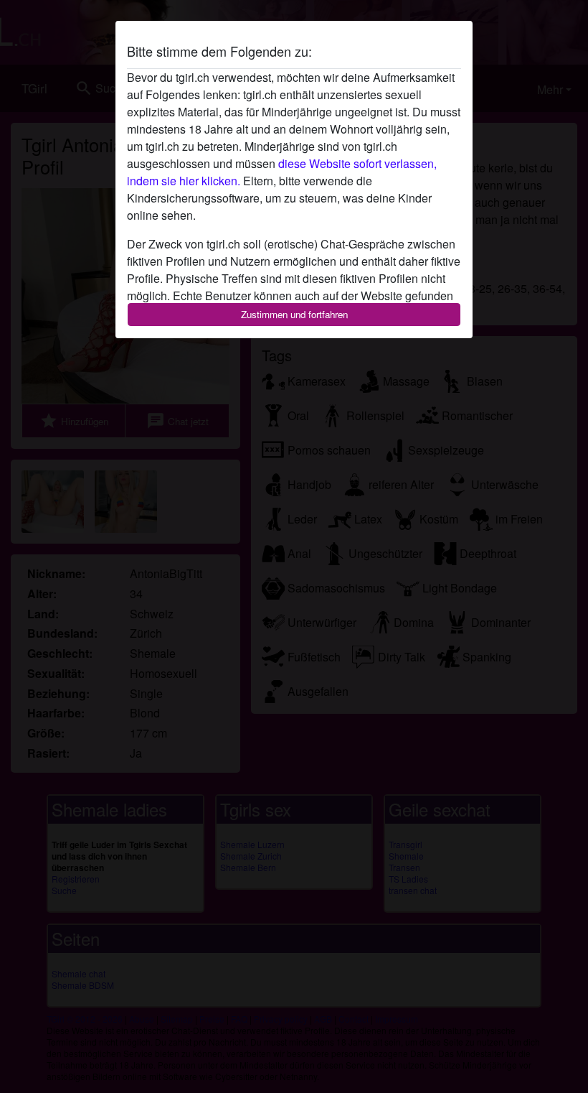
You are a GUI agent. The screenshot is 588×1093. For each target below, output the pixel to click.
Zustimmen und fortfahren (294, 314)
